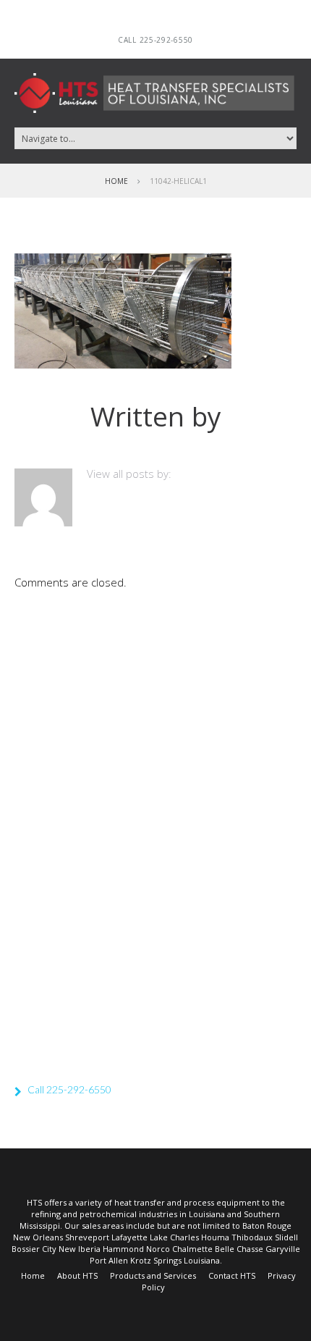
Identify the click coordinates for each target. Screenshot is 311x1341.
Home (116, 181)
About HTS (77, 1275)
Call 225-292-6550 (155, 40)
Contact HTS (231, 1275)
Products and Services (153, 1275)
